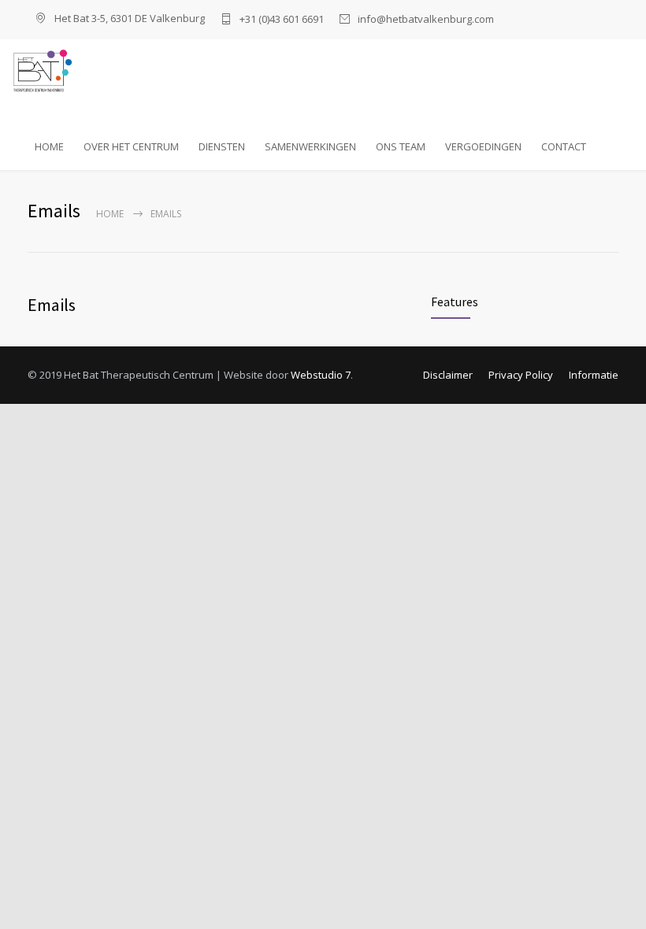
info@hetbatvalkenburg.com (426, 19)
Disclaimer (448, 375)
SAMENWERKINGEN (310, 146)
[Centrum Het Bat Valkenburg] (102, 69)
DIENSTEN (222, 146)
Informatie (593, 375)
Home (110, 213)
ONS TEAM (400, 146)
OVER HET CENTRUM (131, 146)
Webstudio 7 (321, 375)
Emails (52, 305)
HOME (49, 146)
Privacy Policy (520, 375)
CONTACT (563, 146)
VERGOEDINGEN (483, 146)
